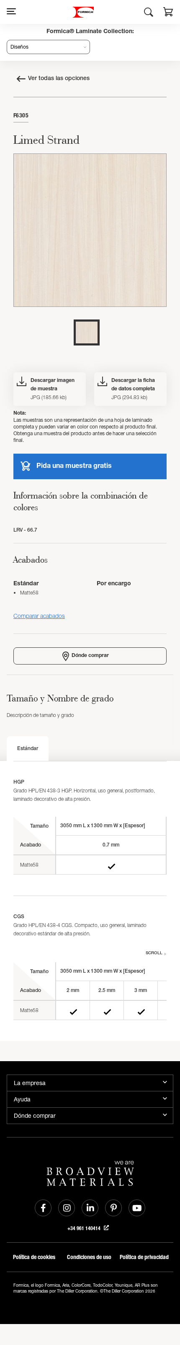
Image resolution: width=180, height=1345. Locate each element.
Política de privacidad (144, 1257)
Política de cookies (34, 1257)
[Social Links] (43, 1208)
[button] (168, 13)
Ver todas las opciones (59, 79)
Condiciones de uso (89, 1257)
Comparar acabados (39, 615)
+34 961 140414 (84, 1228)
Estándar (27, 748)
